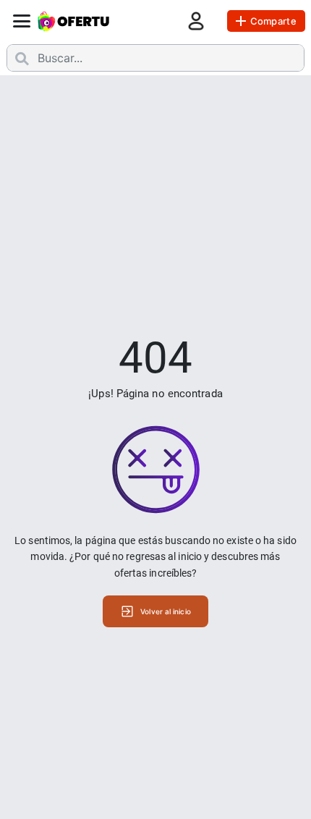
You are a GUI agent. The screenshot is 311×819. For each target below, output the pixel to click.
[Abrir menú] (22, 21)
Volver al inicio (165, 611)
